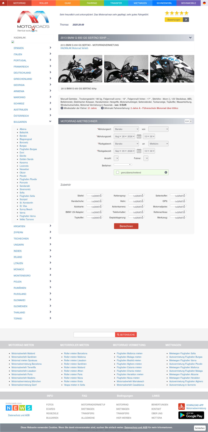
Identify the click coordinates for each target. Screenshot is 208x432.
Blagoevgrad (26, 139)
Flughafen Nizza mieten (128, 377)
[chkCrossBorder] (166, 172)
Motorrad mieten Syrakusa (24, 360)
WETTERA (157, 417)
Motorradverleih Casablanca (130, 384)
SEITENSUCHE (127, 334)
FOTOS (49, 404)
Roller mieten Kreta (73, 381)
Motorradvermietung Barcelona (27, 363)
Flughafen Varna (28, 215)
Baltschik (24, 132)
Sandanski (25, 185)
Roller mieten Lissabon (75, 360)
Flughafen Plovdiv (28, 179)
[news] (19, 406)
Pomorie (24, 182)
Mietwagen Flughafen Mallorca (184, 367)
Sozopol (23, 199)
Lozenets (24, 165)
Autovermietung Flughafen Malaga (186, 370)
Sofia (22, 192)
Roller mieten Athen (73, 370)
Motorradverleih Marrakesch (130, 381)
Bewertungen (173, 19)
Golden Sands (26, 159)
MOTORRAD (122, 404)
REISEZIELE (52, 413)
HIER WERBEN (123, 417)
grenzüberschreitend (131, 172)
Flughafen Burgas (28, 149)
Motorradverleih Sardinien (24, 356)
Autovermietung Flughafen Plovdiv (185, 363)
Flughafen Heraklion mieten (130, 374)
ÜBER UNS (157, 413)
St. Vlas (23, 205)
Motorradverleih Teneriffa (24, 367)
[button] (19, 3)
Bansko (23, 135)
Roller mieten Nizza (73, 377)
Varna (22, 212)
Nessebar (24, 169)
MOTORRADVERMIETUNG (94, 404)
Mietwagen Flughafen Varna (182, 360)
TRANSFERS (87, 413)
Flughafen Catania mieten (129, 367)
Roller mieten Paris (73, 374)
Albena (23, 129)
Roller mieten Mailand (74, 367)
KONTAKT (156, 408)
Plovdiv (23, 175)
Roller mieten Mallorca (75, 356)
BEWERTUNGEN (160, 404)
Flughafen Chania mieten (129, 370)
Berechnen (126, 226)
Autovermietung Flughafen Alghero (186, 381)
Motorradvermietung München (26, 381)
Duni (22, 152)
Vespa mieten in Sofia (74, 384)
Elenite (23, 155)
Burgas (23, 145)
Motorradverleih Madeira (23, 377)
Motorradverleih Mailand (23, 353)
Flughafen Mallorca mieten (130, 353)
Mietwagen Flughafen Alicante (183, 374)
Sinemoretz (25, 189)
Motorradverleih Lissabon (24, 370)
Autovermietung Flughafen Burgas (185, 356)
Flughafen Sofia (27, 195)
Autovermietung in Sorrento (182, 384)
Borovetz (24, 142)
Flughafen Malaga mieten (129, 356)
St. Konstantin (26, 202)
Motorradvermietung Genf (24, 384)
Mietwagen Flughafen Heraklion (184, 377)
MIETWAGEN (87, 408)
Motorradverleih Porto (22, 374)
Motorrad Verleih (74, 48)
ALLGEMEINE (88, 417)
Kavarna (24, 162)
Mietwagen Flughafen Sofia (182, 353)
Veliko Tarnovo (27, 219)
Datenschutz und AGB (19, 415)
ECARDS (50, 408)
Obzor (23, 172)
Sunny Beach (26, 209)
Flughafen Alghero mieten (129, 363)
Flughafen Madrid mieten (129, 360)
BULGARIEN (52, 417)
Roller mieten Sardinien (75, 363)
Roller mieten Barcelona (75, 353)
